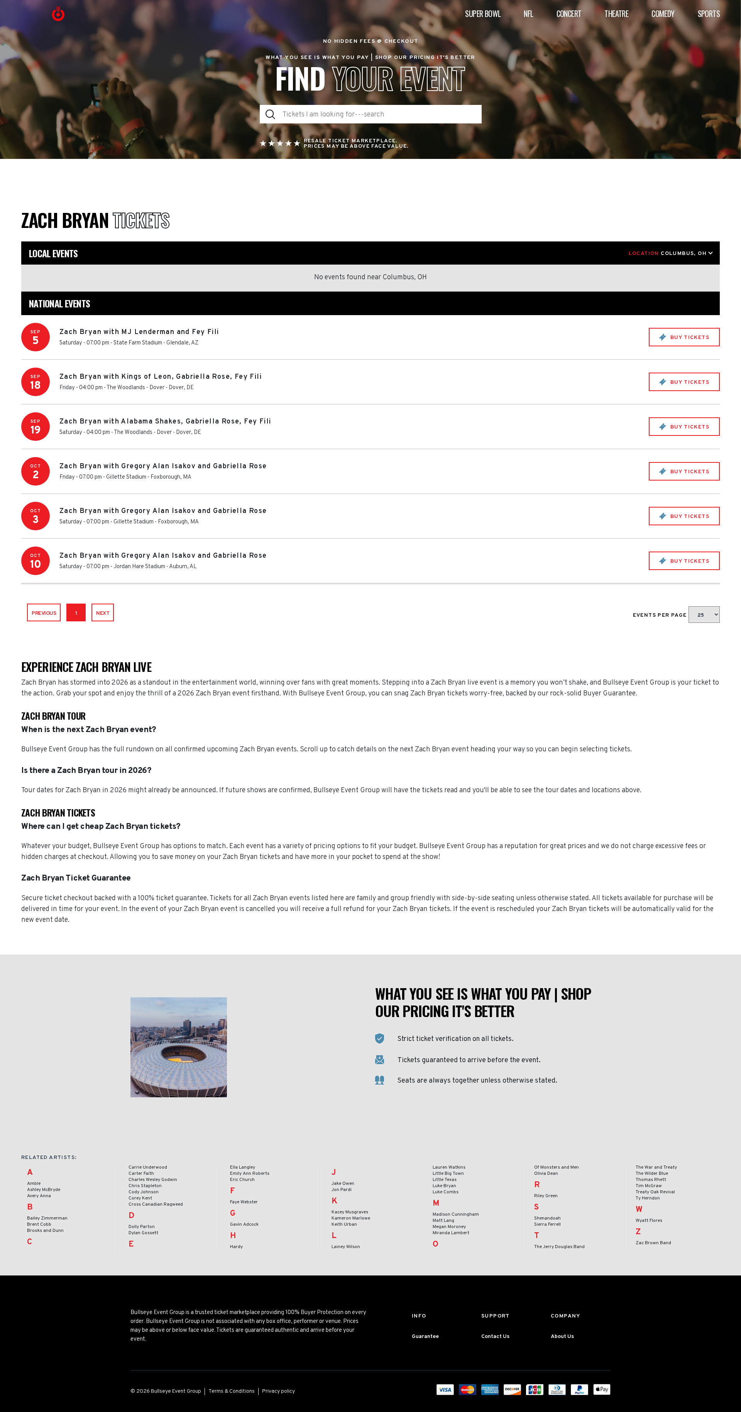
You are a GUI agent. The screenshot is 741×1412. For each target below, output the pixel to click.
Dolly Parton (142, 1227)
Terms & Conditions (231, 1391)
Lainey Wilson (346, 1247)
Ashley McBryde (43, 1190)
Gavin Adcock (244, 1224)
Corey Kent (140, 1198)
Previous (44, 613)
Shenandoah (547, 1218)
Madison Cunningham (456, 1214)
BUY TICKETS (688, 337)
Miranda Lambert (451, 1233)
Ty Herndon (648, 1198)
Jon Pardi (342, 1190)
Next (102, 613)
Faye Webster (244, 1202)
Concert (569, 13)
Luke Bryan (444, 1186)
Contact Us (495, 1336)
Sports (709, 13)
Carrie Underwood (148, 1167)
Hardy (236, 1247)
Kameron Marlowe (351, 1218)
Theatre (616, 13)
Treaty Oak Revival (655, 1192)
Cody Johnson (144, 1192)
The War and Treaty (656, 1167)
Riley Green (546, 1196)
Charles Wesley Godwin (153, 1180)
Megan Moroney (449, 1227)
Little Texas (445, 1180)
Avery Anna (39, 1196)
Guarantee (425, 1336)
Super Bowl (483, 13)
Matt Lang (443, 1221)
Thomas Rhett (651, 1180)
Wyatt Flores (649, 1221)
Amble (34, 1184)
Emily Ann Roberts (249, 1174)
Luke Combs (445, 1192)
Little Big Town (448, 1174)
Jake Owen (343, 1184)
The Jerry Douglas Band (559, 1247)
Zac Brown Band (653, 1243)
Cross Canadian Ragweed (156, 1204)
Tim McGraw (649, 1186)
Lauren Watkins (449, 1167)
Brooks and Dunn (45, 1231)
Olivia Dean (546, 1174)
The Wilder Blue (652, 1174)
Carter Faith (141, 1174)
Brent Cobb (39, 1224)
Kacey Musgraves (350, 1212)
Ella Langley (242, 1167)
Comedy (662, 13)
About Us (562, 1336)
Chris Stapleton (145, 1186)
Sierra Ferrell (547, 1224)
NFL (528, 13)
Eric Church (242, 1180)
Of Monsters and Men (556, 1167)
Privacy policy (278, 1391)
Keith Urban (344, 1224)
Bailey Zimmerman (47, 1218)
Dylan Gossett (143, 1233)
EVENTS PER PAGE (661, 615)
